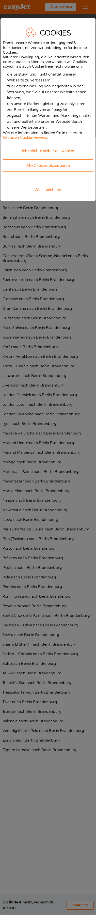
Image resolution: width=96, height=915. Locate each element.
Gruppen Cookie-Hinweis (25, 137)
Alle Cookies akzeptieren (48, 165)
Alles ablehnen (48, 189)
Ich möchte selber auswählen (48, 150)
